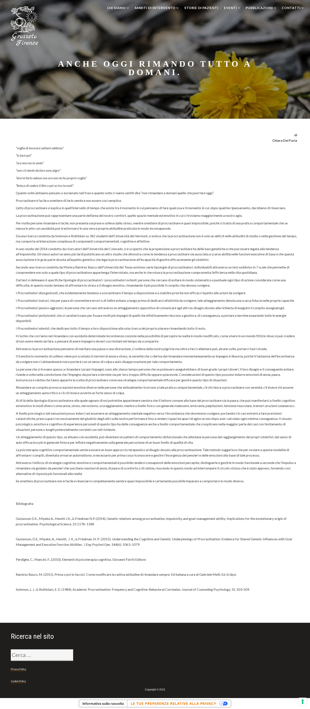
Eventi (230, 8)
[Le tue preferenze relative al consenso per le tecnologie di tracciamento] (303, 702)
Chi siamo (116, 8)
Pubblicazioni (259, 8)
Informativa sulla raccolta (103, 703)
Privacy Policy (18, 669)
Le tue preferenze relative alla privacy (173, 703)
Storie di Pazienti (201, 8)
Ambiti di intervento (155, 8)
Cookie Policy (18, 681)
